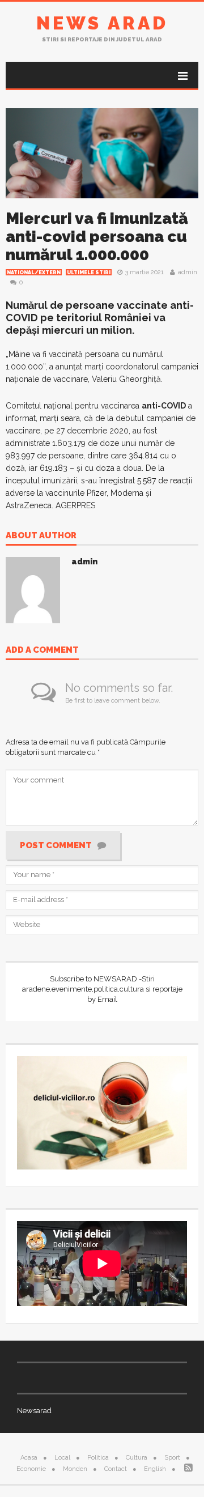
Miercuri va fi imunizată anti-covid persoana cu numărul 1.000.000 (97, 236)
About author (41, 536)
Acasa (28, 1457)
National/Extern (34, 272)
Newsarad (34, 1410)
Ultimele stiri (88, 272)
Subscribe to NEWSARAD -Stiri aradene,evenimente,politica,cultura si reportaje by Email (102, 989)
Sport (172, 1457)
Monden (75, 1469)
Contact (115, 1469)
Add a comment (42, 650)
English (155, 1469)
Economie (31, 1469)
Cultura (136, 1457)
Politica (98, 1457)
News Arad (102, 22)
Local (62, 1457)
